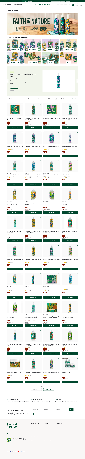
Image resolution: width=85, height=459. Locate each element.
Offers (9, 4)
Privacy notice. (69, 414)
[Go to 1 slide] (12, 90)
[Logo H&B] (42, 5)
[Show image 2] (32, 171)
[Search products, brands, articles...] (73, 4)
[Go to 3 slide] (15, 90)
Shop (4, 4)
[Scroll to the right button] (77, 81)
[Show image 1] (13, 171)
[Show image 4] (15, 171)
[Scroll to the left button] (7, 81)
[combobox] (64, 4)
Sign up (71, 409)
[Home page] (42, 4)
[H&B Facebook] (7, 434)
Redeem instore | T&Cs (55, 1)
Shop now (30, 1)
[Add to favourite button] (22, 104)
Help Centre (68, 1)
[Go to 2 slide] (14, 90)
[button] (11, 98)
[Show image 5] (16, 171)
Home (8, 8)
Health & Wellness (17, 4)
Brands (12, 8)
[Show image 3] (33, 171)
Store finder (62, 1)
